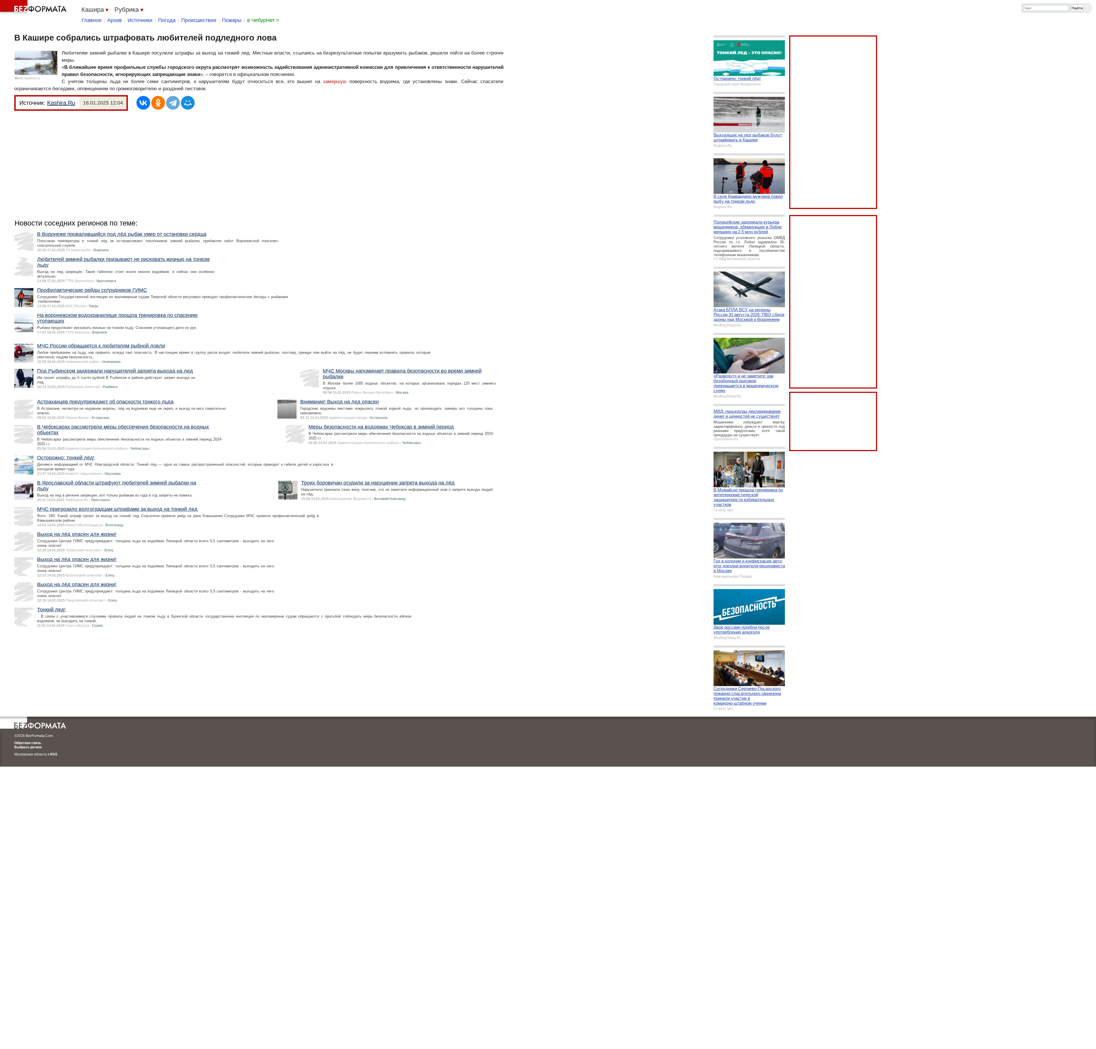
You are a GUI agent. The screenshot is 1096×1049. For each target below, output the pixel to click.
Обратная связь (27, 743)
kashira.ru (32, 78)
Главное (92, 20)
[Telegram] (173, 103)
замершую (334, 81)
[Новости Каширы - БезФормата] (34, 7)
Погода (167, 20)
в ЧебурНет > (263, 20)
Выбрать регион (28, 747)
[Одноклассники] (158, 103)
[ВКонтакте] (143, 103)
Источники (140, 20)
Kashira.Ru (61, 103)
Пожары (231, 20)
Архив (114, 20)
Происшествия (198, 20)
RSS (53, 754)
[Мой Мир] (188, 103)
